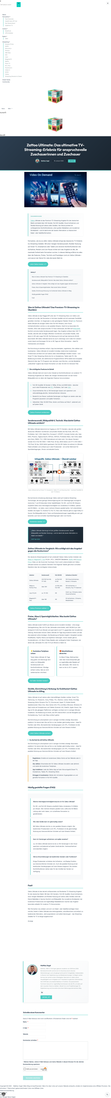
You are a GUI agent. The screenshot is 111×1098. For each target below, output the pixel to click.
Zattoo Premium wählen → (39, 608)
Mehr (9, 108)
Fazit (33, 298)
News (3, 108)
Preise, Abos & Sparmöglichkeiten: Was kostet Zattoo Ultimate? (49, 287)
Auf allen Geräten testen (38, 681)
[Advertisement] (55, 938)
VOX (69, 387)
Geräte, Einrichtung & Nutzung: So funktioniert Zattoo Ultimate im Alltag (51, 290)
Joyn (43, 559)
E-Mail (26, 1028)
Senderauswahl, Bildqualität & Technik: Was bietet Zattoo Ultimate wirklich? (52, 280)
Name (25, 1022)
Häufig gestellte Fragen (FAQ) (40, 294)
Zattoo (72, 160)
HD (74, 321)
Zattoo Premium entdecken (39, 412)
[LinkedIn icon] (42, 992)
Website (25, 1034)
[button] (3, 1094)
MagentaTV (37, 559)
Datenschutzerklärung (7, 1090)
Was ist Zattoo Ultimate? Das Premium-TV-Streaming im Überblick (50, 276)
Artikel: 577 (46, 997)
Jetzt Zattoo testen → (37, 264)
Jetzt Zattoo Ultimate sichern (40, 733)
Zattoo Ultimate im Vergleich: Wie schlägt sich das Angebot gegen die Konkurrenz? (55, 283)
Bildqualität (76, 328)
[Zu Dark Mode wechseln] (107, 1094)
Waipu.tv (30, 559)
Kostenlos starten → (37, 521)
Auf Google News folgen (8, 1097)
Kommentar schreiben (30, 1040)
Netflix (71, 559)
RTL (52, 387)
